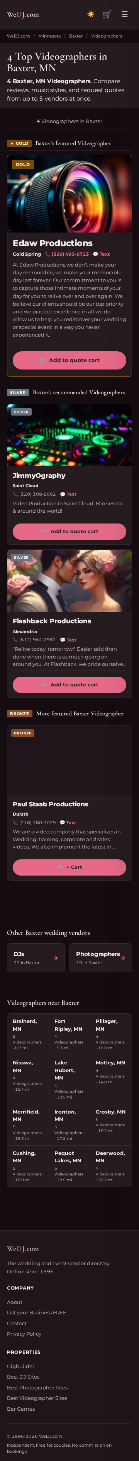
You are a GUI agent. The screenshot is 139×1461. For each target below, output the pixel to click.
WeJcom (23, 14)
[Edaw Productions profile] (69, 194)
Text (101, 254)
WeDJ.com (18, 36)
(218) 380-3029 (37, 822)
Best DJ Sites (23, 1377)
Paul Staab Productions (50, 804)
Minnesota (50, 36)
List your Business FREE (36, 1312)
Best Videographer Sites (37, 1398)
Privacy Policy (24, 1334)
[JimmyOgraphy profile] (69, 435)
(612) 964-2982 (37, 639)
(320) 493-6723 (70, 254)
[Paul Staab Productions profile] (69, 760)
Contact (17, 1323)
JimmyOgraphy (39, 475)
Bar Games (21, 1409)
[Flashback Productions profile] (69, 581)
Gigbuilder (20, 1366)
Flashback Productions (52, 621)
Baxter (76, 36)
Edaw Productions (53, 243)
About (14, 1302)
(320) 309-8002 (37, 494)
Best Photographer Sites (37, 1387)
